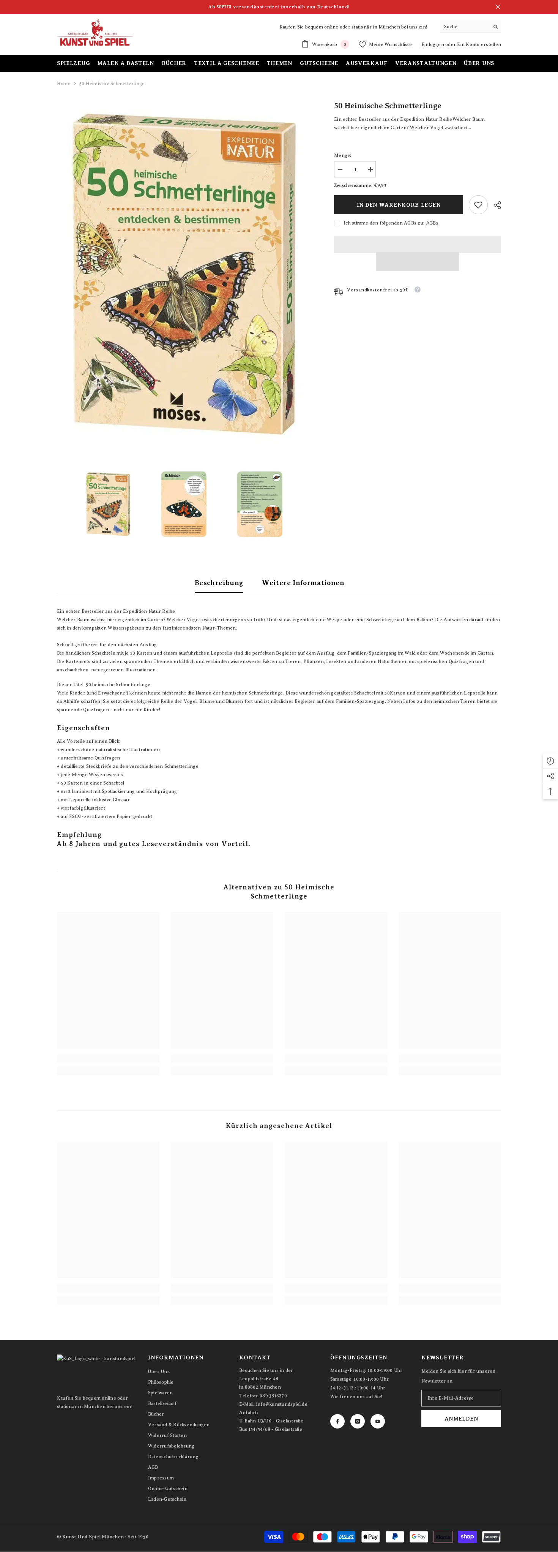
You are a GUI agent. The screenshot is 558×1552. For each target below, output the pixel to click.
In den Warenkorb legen (398, 205)
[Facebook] (337, 1421)
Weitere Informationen (303, 583)
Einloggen (433, 44)
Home (64, 83)
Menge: (342, 155)
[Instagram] (357, 1421)
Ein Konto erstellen (479, 44)
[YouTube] (377, 1421)
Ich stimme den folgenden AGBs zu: (384, 223)
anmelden (461, 1419)
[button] (417, 261)
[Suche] (470, 27)
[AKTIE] (494, 205)
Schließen (498, 7)
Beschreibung (219, 583)
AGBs (432, 223)
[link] (478, 204)
